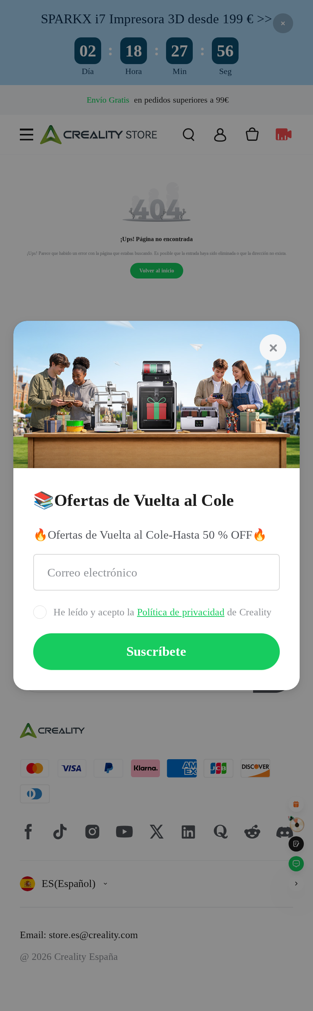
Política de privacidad (180, 612)
